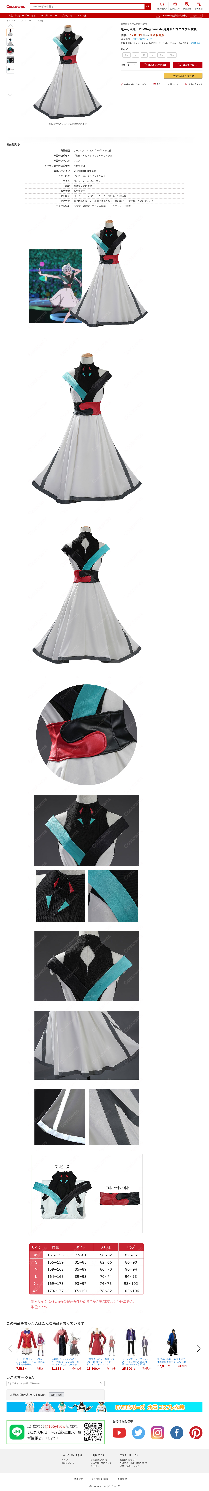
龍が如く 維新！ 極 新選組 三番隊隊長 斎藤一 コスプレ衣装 (171, 1360)
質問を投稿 (56, 1394)
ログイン (196, 15)
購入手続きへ (187, 64)
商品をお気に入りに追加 (133, 84)
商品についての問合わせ (165, 84)
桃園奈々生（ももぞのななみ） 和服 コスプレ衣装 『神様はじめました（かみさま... (65, 1362)
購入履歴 (198, 6)
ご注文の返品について (142, 39)
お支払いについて (128, 1460)
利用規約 (78, 1479)
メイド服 (82, 15)
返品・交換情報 (193, 84)
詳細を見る (196, 43)
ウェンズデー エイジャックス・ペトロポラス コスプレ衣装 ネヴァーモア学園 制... (136, 1362)
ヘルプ (65, 1460)
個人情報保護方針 (100, 1479)
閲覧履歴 (187, 6)
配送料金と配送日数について (133, 1463)
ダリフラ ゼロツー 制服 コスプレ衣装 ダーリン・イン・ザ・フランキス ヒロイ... (100, 1362)
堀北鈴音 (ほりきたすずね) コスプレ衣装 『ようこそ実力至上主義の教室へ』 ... (30, 1362)
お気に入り (175, 6)
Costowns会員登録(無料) (174, 15)
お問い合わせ (68, 1463)
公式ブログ (114, 1486)
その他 (40, 21)
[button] (10, 25)
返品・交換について (129, 1466)
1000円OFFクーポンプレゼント (56, 15)
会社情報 (122, 1479)
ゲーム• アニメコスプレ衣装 (19, 21)
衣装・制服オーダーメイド (22, 15)
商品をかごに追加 (155, 64)
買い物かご (162, 6)
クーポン (94, 1466)
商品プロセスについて (101, 1463)
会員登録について (98, 1460)
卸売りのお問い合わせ (183, 75)
